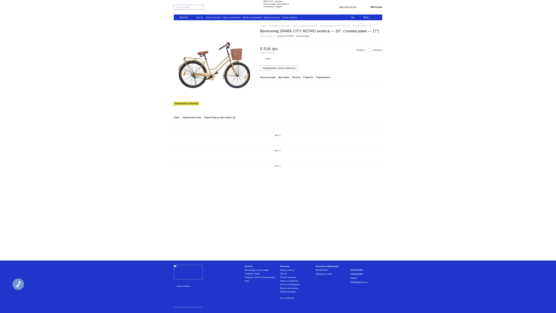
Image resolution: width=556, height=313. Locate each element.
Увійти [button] (267, 59)
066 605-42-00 (347, 7)
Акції (247, 281)
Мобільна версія (183, 286)
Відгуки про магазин (272, 18)
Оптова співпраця (289, 18)
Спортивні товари (252, 274)
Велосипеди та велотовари (257, 270)
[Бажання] (372, 17)
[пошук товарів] (201, 7)
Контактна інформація (252, 18)
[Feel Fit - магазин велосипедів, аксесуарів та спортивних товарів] (188, 272)
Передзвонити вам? (324, 274)
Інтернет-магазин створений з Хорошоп (188, 307)
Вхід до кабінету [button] (287, 270)
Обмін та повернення (231, 18)
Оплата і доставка (213, 18)
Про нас (200, 18)
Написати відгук (302, 36)
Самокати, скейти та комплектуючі (260, 277)
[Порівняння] (378, 17)
